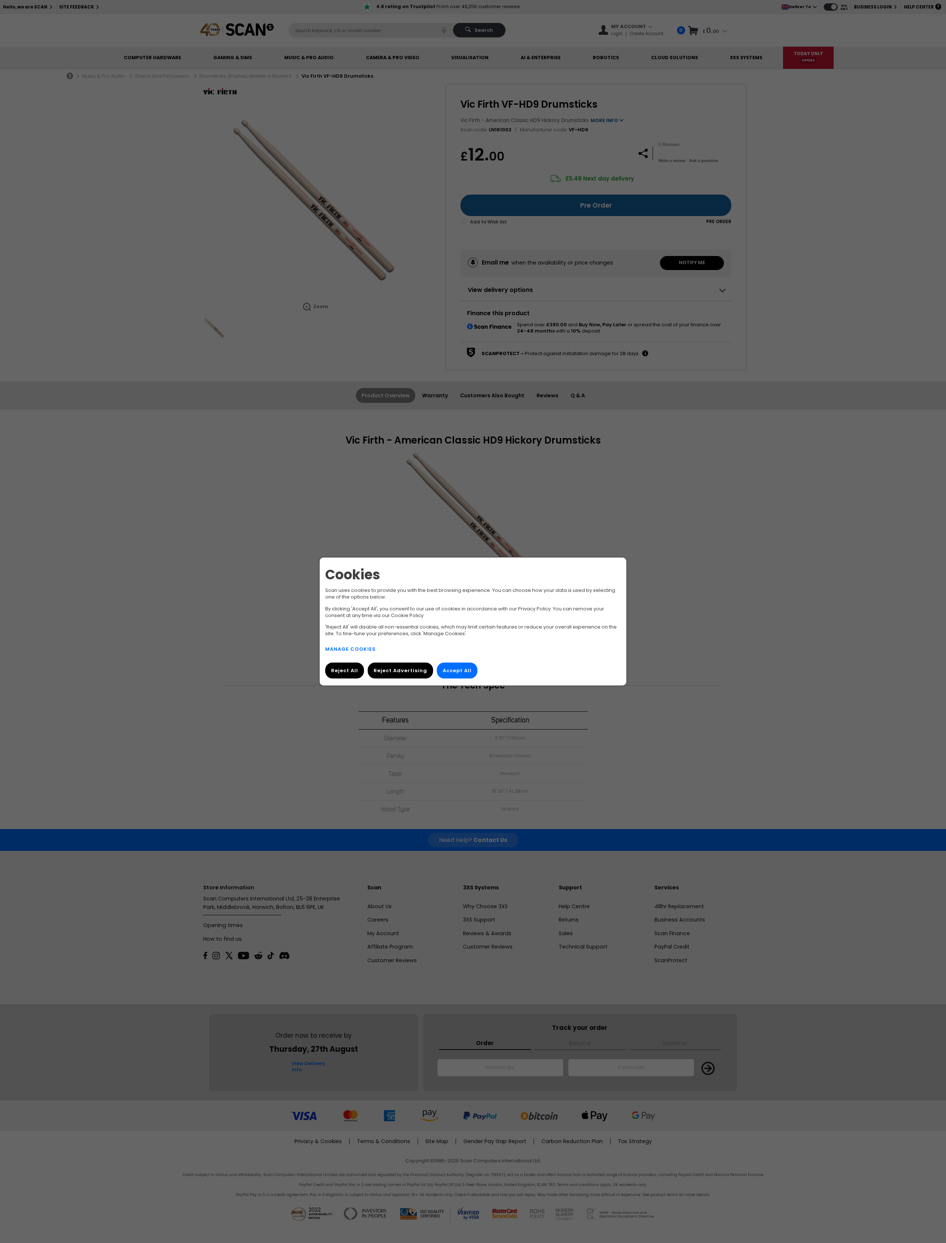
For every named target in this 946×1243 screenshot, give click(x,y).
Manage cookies (350, 649)
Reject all (344, 670)
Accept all (457, 670)
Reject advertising (400, 670)
